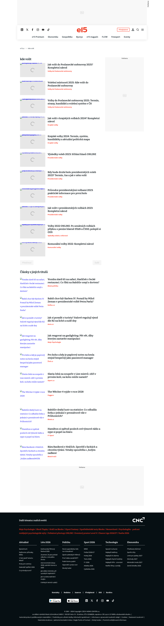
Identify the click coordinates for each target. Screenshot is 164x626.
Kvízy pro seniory (25, 564)
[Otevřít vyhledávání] (137, 29)
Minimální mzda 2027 (134, 562)
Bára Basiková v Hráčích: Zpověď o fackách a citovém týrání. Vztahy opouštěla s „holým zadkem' (72, 449)
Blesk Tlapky (42, 529)
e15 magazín (92, 37)
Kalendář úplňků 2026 (27, 567)
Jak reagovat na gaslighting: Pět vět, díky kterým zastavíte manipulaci (70, 337)
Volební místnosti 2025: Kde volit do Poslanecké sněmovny (68, 84)
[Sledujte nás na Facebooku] (32, 30)
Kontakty (55, 593)
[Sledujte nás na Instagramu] (38, 30)
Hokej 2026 (88, 556)
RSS (100, 593)
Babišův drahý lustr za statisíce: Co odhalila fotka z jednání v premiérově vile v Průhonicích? (72, 412)
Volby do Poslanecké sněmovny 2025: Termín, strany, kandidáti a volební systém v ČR (73, 102)
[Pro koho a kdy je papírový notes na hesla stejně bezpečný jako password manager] (32, 360)
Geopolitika (67, 37)
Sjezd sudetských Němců (71, 555)
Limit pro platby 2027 (134, 556)
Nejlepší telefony (111, 552)
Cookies (124, 617)
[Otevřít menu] (142, 29)
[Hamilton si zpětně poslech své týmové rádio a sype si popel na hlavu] (32, 434)
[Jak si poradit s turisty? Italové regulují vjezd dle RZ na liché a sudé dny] (32, 323)
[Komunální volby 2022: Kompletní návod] (32, 249)
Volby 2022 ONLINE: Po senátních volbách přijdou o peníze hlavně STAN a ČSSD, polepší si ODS (74, 229)
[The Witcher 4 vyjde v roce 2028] (32, 397)
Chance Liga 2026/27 (107, 533)
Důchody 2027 (132, 559)
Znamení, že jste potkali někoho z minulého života (49, 557)
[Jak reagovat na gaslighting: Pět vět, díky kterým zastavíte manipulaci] (32, 341)
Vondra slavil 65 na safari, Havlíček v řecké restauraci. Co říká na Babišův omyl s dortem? (73, 281)
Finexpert (115, 37)
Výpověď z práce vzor (70, 565)
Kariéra (109, 593)
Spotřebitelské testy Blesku (92, 529)
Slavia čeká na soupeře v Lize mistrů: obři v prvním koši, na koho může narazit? (72, 375)
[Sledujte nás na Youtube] (43, 30)
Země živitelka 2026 (134, 566)
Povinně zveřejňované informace (114, 620)
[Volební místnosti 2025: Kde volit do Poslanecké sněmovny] (32, 88)
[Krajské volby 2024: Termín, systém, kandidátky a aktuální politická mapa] (32, 142)
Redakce (67, 593)
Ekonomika (53, 37)
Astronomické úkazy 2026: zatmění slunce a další (49, 565)
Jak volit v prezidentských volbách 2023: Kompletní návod (70, 209)
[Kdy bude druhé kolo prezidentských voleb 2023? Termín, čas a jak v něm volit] (32, 178)
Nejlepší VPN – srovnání (114, 562)
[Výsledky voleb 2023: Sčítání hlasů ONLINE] (32, 160)
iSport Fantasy (71, 529)
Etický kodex (96, 620)
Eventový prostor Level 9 (86, 533)
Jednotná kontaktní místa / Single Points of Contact (72, 620)
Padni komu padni (68, 561)
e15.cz (22, 48)
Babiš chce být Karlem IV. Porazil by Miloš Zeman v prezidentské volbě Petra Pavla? (71, 300)
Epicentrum (23, 549)
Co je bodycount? (25, 570)
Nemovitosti (111, 529)
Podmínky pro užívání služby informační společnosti (71, 617)
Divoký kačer (66, 568)
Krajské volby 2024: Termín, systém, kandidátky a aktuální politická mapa (69, 138)
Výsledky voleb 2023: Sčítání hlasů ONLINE (72, 154)
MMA (86, 549)
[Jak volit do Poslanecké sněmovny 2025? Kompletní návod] (32, 70)
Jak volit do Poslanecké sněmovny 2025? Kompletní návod (70, 66)
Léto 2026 (46, 542)
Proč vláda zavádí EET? (70, 558)
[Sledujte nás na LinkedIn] (22, 30)
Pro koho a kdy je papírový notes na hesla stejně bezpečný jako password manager (71, 356)
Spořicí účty (131, 552)
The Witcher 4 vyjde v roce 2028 (66, 391)
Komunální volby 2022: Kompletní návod (71, 243)
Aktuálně (24, 542)
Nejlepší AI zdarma (112, 556)
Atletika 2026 (88, 566)
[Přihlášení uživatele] (133, 29)
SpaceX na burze (111, 549)
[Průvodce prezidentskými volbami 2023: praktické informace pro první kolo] (32, 196)
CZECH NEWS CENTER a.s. (91, 611)
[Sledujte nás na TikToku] (48, 30)
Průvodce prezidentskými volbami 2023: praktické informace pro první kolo (70, 192)
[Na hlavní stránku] (82, 30)
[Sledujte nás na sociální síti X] (27, 30)
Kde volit (31, 48)
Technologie (112, 542)
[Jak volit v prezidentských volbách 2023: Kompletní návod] (32, 213)
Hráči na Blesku (56, 529)
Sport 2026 (89, 542)
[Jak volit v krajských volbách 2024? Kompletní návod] (32, 124)
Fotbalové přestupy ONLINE (60, 533)
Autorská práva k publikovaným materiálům (35, 617)
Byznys (79, 37)
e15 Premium (38, 37)
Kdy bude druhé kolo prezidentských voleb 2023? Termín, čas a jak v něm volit (72, 174)
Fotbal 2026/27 (89, 552)
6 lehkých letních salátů (49, 582)
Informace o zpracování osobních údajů (105, 617)
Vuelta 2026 (123, 533)
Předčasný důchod (133, 549)
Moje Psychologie (27, 529)
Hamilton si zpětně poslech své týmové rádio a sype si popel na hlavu (74, 430)
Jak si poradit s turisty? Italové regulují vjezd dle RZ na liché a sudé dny (73, 319)
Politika (66, 542)
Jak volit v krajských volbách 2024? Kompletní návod (74, 120)
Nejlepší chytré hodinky (114, 559)
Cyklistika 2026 (89, 569)
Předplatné (89, 593)
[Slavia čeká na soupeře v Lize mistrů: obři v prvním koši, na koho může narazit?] (32, 379)
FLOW (104, 37)
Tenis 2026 (87, 559)
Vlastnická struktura (45, 620)
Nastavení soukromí (136, 617)
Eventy (127, 37)
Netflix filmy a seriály (113, 566)
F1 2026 (86, 562)
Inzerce (78, 593)
